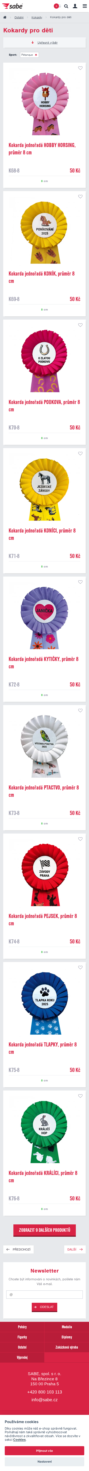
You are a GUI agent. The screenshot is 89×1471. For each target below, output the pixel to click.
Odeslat (47, 1307)
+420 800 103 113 (44, 1392)
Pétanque (27, 55)
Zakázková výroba (67, 1347)
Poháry (22, 1327)
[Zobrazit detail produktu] (44, 104)
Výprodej (22, 1357)
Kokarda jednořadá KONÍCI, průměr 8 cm (42, 534)
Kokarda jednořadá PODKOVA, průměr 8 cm (44, 405)
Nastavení (45, 1461)
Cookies (19, 1439)
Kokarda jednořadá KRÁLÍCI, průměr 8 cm (43, 1176)
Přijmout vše (44, 1450)
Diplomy (67, 1337)
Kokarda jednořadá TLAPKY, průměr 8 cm (43, 1048)
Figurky (22, 1337)
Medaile (67, 1327)
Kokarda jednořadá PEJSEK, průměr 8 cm (43, 919)
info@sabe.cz (45, 1400)
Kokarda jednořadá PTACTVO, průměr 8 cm (44, 791)
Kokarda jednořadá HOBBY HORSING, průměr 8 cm (42, 148)
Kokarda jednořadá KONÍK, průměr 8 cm (42, 277)
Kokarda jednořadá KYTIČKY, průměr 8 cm (43, 662)
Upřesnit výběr (48, 42)
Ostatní (22, 1347)
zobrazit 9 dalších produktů (44, 1230)
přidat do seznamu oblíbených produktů (80, 68)
